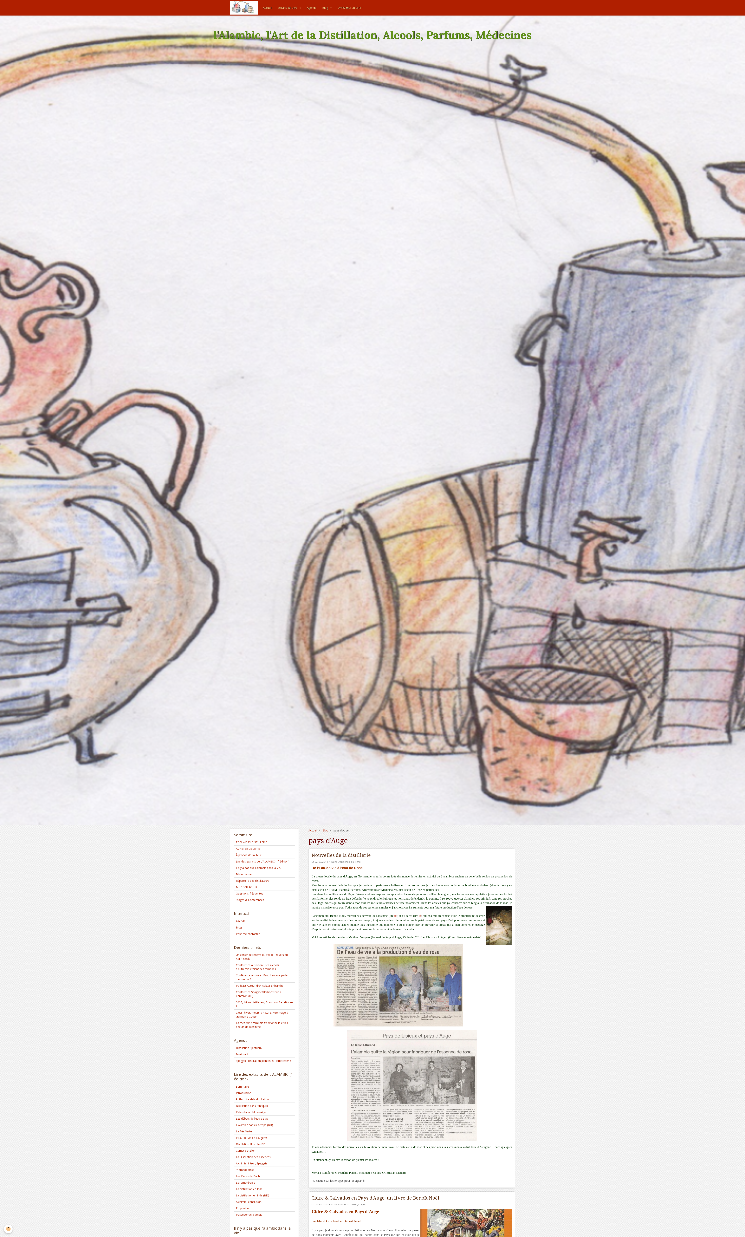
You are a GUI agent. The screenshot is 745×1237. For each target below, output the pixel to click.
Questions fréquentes (249, 893)
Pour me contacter (248, 934)
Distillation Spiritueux (249, 1048)
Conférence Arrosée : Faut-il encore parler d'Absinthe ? (262, 977)
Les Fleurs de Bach (248, 1176)
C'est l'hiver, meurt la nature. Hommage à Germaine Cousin (262, 1014)
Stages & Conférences (250, 900)
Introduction (243, 1093)
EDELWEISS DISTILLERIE (251, 842)
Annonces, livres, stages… (353, 1204)
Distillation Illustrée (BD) (251, 1144)
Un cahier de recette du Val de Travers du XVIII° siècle (262, 956)
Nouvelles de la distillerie (341, 855)
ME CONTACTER (246, 887)
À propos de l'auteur (248, 855)
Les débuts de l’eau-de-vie (252, 1118)
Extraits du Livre (287, 8)
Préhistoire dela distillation (252, 1099)
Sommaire (242, 1086)
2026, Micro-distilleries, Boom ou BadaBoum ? (264, 1004)
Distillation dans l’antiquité (252, 1106)
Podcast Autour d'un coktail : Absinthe (259, 985)
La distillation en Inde (249, 1189)
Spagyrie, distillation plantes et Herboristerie (263, 1061)
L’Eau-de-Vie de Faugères (252, 1138)
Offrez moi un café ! (350, 8)
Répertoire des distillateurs (252, 880)
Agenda (311, 8)
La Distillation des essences (253, 1157)
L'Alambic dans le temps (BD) (254, 1125)
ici (395, 915)
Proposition (243, 1208)
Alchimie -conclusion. (249, 1202)
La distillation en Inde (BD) (252, 1195)
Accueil (267, 8)
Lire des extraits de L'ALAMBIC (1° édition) (262, 861)
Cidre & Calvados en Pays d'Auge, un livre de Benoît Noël (375, 1198)
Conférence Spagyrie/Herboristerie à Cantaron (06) (259, 994)
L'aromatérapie (245, 1182)
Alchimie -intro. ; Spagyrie (251, 1163)
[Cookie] (8, 1229)
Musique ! (242, 1054)
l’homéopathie (245, 1170)
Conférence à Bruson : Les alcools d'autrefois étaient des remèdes (257, 967)
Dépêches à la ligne (349, 861)
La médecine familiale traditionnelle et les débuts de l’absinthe (262, 1025)
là (420, 915)
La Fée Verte (244, 1131)
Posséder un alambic (249, 1214)
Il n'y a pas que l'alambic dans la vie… (259, 868)
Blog (325, 8)
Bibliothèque (244, 874)
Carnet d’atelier (245, 1150)
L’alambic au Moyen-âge (251, 1112)
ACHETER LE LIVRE (248, 848)
